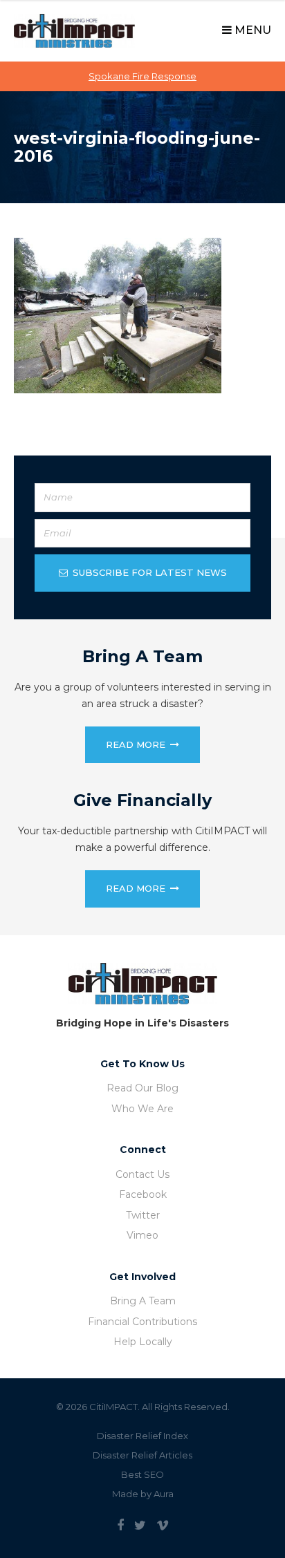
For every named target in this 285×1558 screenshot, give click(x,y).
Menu (251, 30)
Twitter (143, 1215)
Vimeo (142, 1235)
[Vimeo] (162, 1525)
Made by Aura (143, 1493)
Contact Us (142, 1174)
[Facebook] (120, 1525)
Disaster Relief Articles (142, 1455)
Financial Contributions (142, 1321)
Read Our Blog (142, 1088)
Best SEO (142, 1474)
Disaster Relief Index (142, 1435)
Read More (135, 744)
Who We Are (142, 1108)
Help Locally (142, 1341)
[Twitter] (140, 1525)
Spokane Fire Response (142, 76)
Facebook (143, 1194)
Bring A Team (143, 1301)
